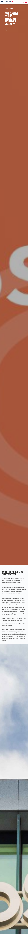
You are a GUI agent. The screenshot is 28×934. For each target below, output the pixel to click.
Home (6, 8)
